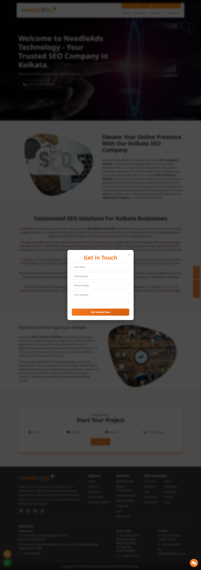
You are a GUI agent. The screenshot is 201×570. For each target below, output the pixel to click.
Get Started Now (100, 312)
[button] (194, 563)
